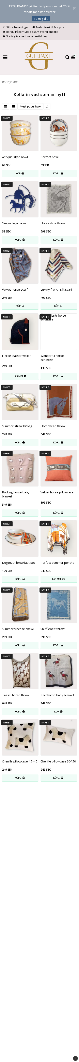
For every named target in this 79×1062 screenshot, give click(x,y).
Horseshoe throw (53, 223)
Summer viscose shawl (18, 629)
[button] (73, 57)
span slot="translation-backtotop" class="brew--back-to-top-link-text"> (75, 1058)
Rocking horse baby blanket (15, 494)
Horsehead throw (53, 426)
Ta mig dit (41, 18)
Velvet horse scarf (15, 289)
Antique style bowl (15, 157)
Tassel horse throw (15, 695)
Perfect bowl (50, 157)
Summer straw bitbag (17, 426)
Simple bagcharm (14, 223)
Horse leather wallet (16, 356)
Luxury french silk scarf (56, 289)
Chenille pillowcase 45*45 (19, 761)
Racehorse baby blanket (57, 695)
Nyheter (12, 82)
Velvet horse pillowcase (57, 492)
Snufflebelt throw (53, 629)
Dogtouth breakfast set (18, 562)
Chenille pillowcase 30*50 (58, 761)
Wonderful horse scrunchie (52, 358)
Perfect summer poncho (57, 562)
